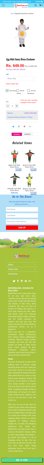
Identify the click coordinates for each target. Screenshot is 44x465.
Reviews (17, 134)
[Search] (35, 5)
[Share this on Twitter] (13, 126)
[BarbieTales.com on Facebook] (18, 281)
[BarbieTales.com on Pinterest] (21, 281)
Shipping (27, 134)
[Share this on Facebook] (19, 126)
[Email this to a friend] (30, 126)
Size (7, 74)
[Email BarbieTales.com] (29, 281)
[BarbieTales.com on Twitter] (14, 281)
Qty (7, 102)
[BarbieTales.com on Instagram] (25, 281)
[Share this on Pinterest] (24, 126)
